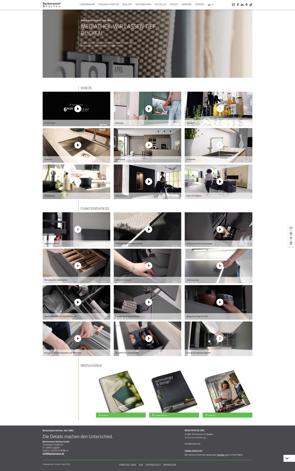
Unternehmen (143, 4)
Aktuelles (160, 4)
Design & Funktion (108, 4)
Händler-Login (127, 465)
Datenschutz (153, 465)
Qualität (127, 4)
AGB (141, 465)
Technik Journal (160, 415)
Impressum (169, 465)
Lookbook (211, 415)
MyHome (104, 415)
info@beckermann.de (53, 453)
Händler (221, 454)
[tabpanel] (147, 64)
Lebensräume (87, 4)
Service (174, 4)
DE (209, 5)
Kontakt (199, 4)
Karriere (187, 4)
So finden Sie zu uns (192, 443)
